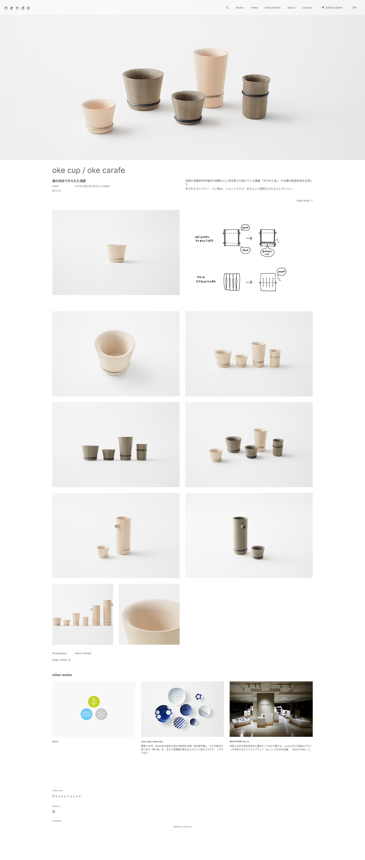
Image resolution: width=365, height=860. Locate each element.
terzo (55, 741)
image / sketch (59, 659)
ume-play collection (152, 741)
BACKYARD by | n (240, 741)
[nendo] (17, 7)
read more (303, 200)
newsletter (57, 821)
